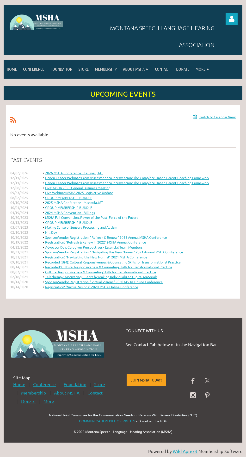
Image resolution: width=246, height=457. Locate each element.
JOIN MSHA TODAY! (146, 379)
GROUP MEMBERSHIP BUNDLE (68, 197)
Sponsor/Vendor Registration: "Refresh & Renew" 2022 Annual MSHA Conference (106, 237)
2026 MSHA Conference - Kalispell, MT (74, 173)
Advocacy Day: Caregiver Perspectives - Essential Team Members (93, 247)
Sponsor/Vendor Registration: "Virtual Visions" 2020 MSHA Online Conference (104, 282)
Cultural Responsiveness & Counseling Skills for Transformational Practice (100, 272)
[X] (207, 381)
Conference (44, 384)
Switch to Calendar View (217, 117)
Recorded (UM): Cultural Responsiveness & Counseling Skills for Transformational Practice (113, 262)
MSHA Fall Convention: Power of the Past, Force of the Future (91, 217)
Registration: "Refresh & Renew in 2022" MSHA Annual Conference (95, 242)
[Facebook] (193, 381)
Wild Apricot (185, 451)
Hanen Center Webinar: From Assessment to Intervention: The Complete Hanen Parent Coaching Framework (127, 177)
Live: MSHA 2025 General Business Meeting (78, 188)
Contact (95, 392)
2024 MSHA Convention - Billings (70, 212)
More (48, 401)
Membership (33, 392)
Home (19, 384)
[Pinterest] (207, 395)
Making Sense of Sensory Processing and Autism (81, 227)
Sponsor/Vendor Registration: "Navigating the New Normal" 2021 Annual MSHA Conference (114, 252)
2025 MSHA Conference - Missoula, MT (74, 202)
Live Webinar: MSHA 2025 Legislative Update (79, 192)
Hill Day (51, 232)
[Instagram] (193, 395)
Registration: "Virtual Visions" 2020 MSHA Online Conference (91, 287)
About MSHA (67, 392)
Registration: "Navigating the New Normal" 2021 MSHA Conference (96, 257)
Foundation (75, 384)
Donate (28, 401)
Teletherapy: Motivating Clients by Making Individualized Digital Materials (101, 277)
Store (99, 384)
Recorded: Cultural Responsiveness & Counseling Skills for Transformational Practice (108, 267)
